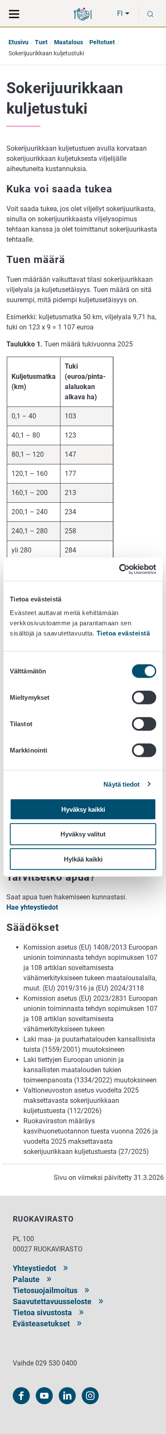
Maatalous (68, 42)
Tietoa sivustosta (42, 1312)
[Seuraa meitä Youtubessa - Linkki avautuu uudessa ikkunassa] (44, 1395)
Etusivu (19, 42)
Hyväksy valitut (83, 834)
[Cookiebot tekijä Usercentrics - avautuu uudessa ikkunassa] (119, 569)
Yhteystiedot (34, 1268)
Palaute (26, 1279)
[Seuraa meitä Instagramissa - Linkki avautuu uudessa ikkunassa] (90, 1395)
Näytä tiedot (121, 784)
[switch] (144, 697)
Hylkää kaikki (83, 859)
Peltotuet (102, 42)
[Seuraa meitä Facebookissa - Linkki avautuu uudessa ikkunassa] (21, 1395)
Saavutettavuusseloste (52, 1301)
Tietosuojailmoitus (45, 1290)
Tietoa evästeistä (123, 632)
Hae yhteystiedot (32, 907)
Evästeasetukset (41, 1323)
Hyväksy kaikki (83, 809)
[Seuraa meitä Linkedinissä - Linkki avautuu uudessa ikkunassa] (67, 1395)
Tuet (41, 42)
